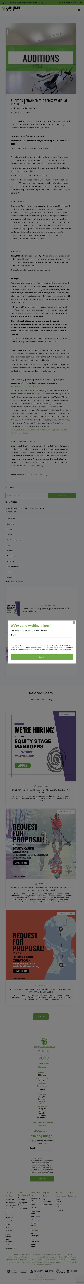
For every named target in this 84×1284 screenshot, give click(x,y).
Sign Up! (42, 657)
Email (13, 635)
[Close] (74, 622)
